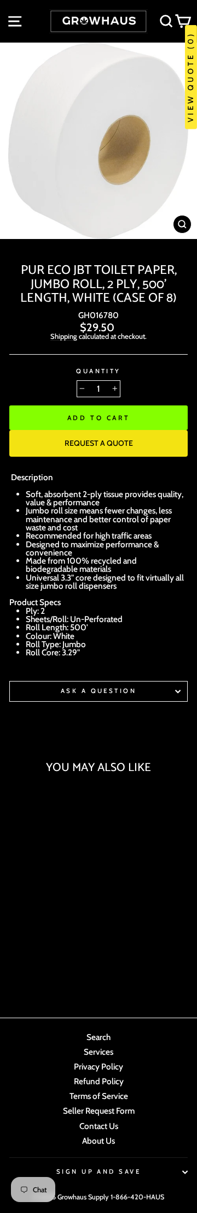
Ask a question (98, 691)
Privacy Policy (98, 1066)
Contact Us (98, 1126)
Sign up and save (98, 1171)
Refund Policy (99, 1081)
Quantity (98, 371)
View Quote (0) (190, 77)
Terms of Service (98, 1096)
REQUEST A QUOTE (99, 443)
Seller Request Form (99, 1111)
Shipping (63, 336)
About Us (98, 1141)
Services (98, 1052)
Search (98, 1037)
